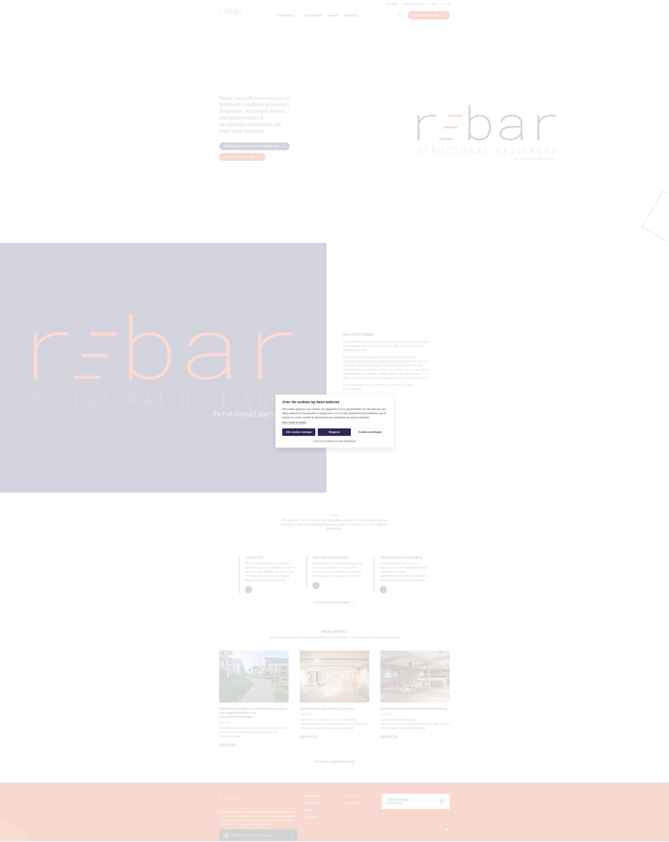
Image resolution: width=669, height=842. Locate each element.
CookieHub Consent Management (340, 441)
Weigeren (334, 431)
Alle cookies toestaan (299, 431)
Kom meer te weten (294, 422)
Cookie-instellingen (370, 431)
